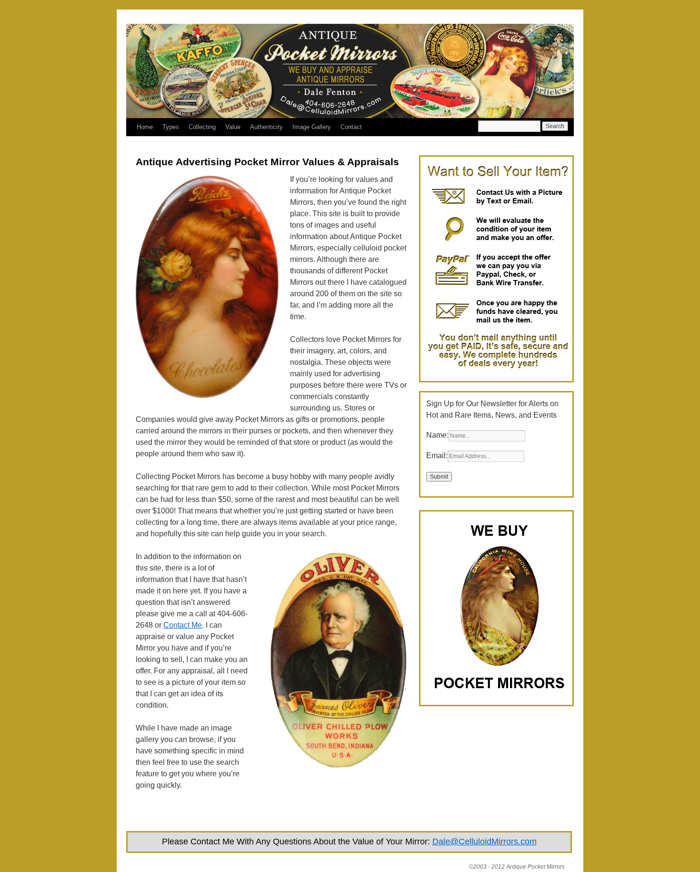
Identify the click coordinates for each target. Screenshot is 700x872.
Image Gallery (311, 126)
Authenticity (266, 126)
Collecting (202, 126)
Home (145, 126)
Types (170, 126)
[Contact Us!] (497, 369)
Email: (437, 455)
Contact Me (182, 625)
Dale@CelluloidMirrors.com (484, 841)
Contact (351, 126)
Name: (437, 435)
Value (232, 126)
